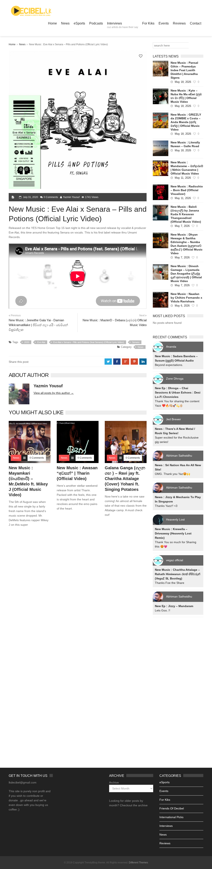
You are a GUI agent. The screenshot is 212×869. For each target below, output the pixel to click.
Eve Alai (41, 342)
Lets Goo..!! (162, 610)
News (65, 23)
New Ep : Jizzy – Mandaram (174, 606)
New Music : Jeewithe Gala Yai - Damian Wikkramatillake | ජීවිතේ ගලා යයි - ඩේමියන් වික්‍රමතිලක (38, 324)
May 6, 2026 (182, 305)
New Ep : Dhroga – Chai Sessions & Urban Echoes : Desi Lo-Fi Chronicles (177, 392)
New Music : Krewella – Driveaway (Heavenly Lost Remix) (173, 533)
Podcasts (96, 23)
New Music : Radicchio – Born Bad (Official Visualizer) (187, 190)
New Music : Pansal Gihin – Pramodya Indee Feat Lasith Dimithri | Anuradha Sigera (184, 70)
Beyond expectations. (169, 365)
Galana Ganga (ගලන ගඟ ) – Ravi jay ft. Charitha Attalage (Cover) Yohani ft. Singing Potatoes (125, 479)
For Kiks (148, 23)
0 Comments (51, 197)
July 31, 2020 (30, 197)
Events (164, 23)
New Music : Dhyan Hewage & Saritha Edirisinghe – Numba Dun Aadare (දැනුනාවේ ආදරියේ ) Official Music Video (186, 244)
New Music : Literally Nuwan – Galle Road (185, 144)
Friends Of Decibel (171, 808)
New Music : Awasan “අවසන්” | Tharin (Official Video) (77, 473)
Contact (195, 23)
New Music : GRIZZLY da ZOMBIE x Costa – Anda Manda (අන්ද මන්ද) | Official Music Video (186, 122)
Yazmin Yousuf (71, 197)
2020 (26, 342)
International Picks (171, 817)
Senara (135, 342)
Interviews (122, 25)
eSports (79, 23)
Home (52, 23)
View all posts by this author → (54, 393)
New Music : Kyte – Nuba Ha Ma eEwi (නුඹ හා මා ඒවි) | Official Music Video (186, 96)
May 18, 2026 (183, 81)
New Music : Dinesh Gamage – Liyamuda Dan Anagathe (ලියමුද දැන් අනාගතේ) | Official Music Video (186, 273)
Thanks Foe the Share (169, 582)
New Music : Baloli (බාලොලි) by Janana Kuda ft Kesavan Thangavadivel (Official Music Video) (186, 214)
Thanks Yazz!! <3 (166, 505)
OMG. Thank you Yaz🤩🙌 (172, 473)
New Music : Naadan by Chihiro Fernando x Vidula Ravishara (186, 297)
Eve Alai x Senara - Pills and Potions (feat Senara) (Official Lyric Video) (88, 342)
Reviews (179, 23)
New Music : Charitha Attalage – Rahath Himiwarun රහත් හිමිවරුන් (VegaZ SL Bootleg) (177, 574)
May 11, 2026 (183, 177)
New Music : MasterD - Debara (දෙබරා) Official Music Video (115, 322)
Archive (114, 782)
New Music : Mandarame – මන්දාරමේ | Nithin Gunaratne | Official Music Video (187, 168)
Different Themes (138, 862)
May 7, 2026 (182, 225)
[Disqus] (78, 590)
